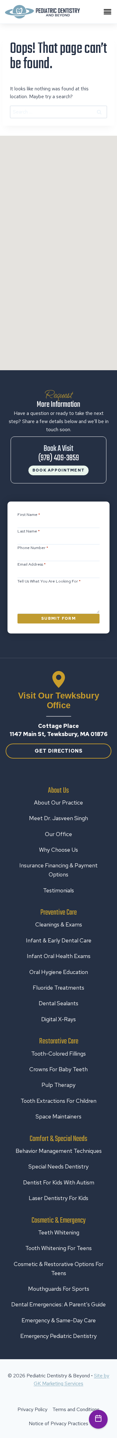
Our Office (58, 834)
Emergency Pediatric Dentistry (58, 1336)
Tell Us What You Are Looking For (49, 581)
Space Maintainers (58, 1116)
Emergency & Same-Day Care (59, 1320)
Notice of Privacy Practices (58, 1423)
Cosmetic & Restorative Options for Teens (59, 1268)
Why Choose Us (58, 849)
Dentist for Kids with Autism (58, 1182)
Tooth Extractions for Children (58, 1100)
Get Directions (59, 751)
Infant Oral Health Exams (58, 956)
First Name (28, 514)
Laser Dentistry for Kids (58, 1198)
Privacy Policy (32, 1409)
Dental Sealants (58, 1003)
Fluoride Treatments (58, 987)
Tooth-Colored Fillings (58, 1053)
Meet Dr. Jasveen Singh (58, 818)
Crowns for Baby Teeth (58, 1069)
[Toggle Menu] (107, 11)
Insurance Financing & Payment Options (58, 870)
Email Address (31, 564)
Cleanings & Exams (58, 924)
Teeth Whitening (58, 1232)
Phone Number (32, 547)
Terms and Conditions (76, 1409)
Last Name (28, 531)
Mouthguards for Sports (58, 1288)
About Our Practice (58, 802)
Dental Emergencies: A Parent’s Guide (58, 1304)
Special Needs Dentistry (58, 1166)
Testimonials (58, 890)
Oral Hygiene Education (58, 972)
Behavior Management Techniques (59, 1150)
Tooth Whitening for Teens (58, 1248)
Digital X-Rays (58, 1019)
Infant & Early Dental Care (58, 940)
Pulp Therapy (58, 1084)
